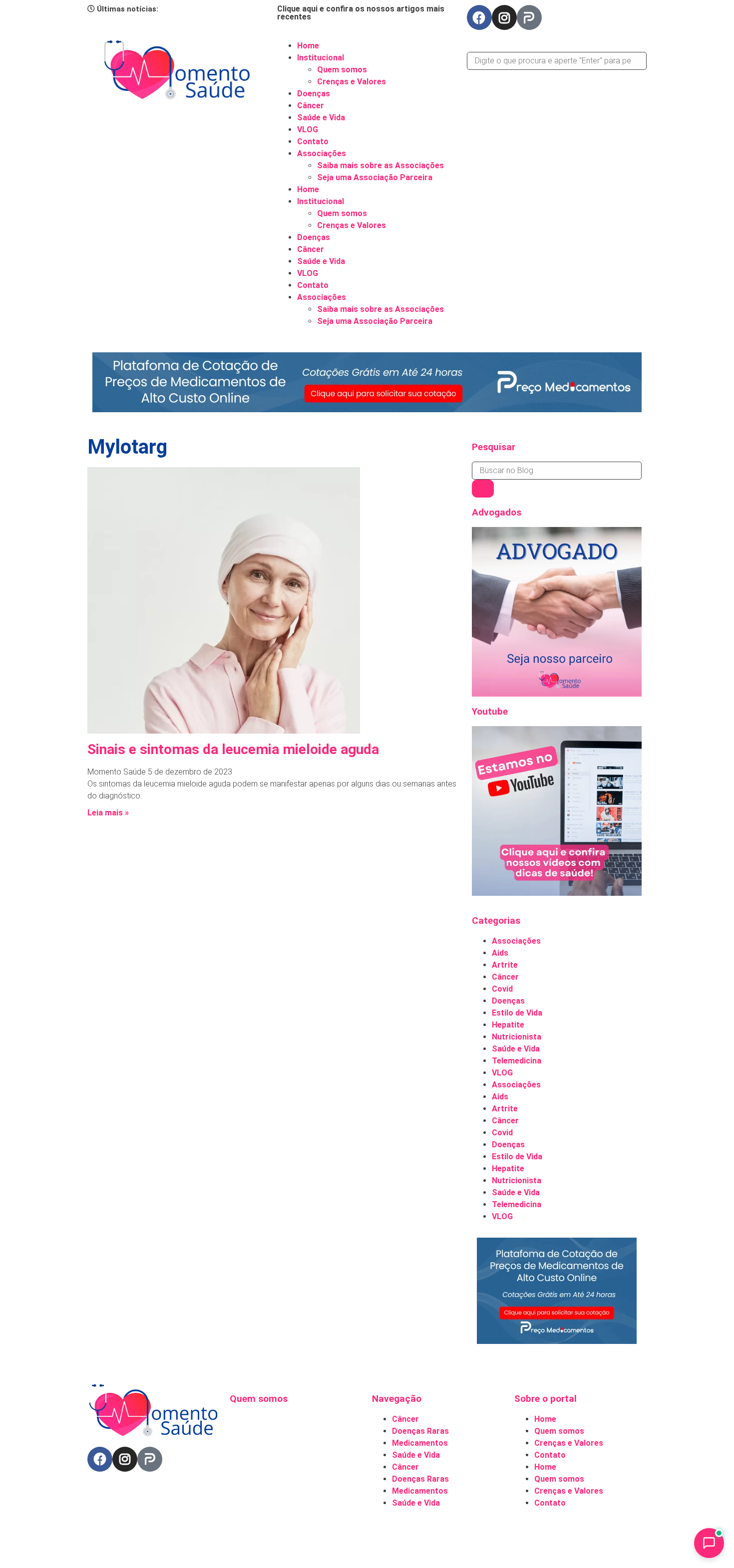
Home (308, 45)
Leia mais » (108, 812)
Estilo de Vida (517, 1013)
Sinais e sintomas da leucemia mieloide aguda (233, 749)
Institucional (320, 57)
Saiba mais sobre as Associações (380, 165)
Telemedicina (516, 1060)
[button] (557, 46)
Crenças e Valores (351, 81)
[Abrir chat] (709, 1543)
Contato (313, 141)
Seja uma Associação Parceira (374, 177)
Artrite (505, 965)
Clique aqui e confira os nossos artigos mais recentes (360, 12)
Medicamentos (420, 1443)
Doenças (313, 93)
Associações (321, 153)
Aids (500, 953)
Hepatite (508, 1025)
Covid (502, 989)
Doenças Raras (420, 1431)
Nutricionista (516, 1037)
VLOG (307, 129)
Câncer (310, 105)
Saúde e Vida (321, 117)
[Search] (483, 489)
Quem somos (342, 69)
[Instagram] (504, 17)
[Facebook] (479, 17)
